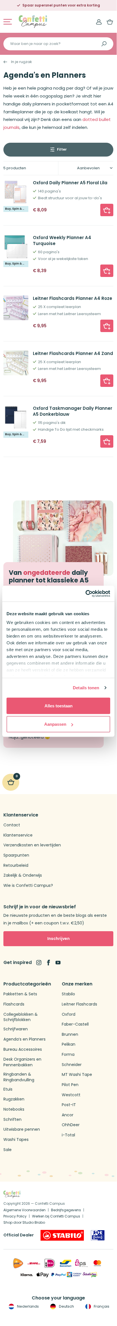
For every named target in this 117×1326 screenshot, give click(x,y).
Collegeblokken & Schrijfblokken (20, 1017)
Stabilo (68, 994)
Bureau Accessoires (22, 1049)
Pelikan (68, 1044)
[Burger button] (7, 22)
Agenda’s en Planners (24, 1039)
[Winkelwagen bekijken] (110, 22)
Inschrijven (58, 938)
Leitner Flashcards (79, 1004)
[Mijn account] (99, 22)
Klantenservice (18, 835)
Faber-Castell (75, 1024)
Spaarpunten (16, 855)
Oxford (68, 1014)
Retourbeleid (15, 865)
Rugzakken (13, 1099)
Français (101, 1306)
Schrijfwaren (15, 1029)
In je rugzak (21, 61)
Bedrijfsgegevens (66, 1210)
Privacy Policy (15, 1216)
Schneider (72, 1064)
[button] (106, 210)
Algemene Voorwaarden (24, 1210)
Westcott (71, 1095)
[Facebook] (48, 962)
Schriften (12, 1119)
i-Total (68, 1135)
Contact (11, 825)
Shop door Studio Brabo (24, 1222)
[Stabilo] (62, 1235)
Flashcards (13, 1004)
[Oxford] (98, 1235)
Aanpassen (55, 724)
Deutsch (66, 1306)
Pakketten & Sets (20, 994)
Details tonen (86, 687)
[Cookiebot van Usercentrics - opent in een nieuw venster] (85, 593)
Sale (7, 1149)
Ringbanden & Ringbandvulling (18, 1077)
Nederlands (27, 1306)
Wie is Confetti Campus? (28, 885)
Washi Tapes (16, 1139)
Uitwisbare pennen (21, 1129)
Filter (62, 149)
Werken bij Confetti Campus (56, 1216)
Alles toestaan (58, 705)
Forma (68, 1054)
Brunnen (70, 1034)
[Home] (33, 21)
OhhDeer (71, 1125)
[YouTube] (58, 962)
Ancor (67, 1115)
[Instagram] (38, 962)
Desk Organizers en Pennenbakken (22, 1062)
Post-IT (69, 1105)
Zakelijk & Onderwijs (22, 875)
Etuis (7, 1089)
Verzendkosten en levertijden (32, 845)
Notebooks (13, 1109)
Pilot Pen (70, 1084)
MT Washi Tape (77, 1074)
